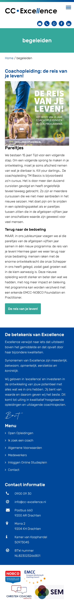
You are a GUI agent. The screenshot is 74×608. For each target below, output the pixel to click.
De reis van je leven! (23, 309)
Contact (13, 470)
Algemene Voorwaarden (25, 448)
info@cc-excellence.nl (30, 502)
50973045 (22, 542)
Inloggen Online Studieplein (27, 462)
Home (9, 58)
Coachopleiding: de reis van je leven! (36, 73)
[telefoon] (47, 23)
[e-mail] (39, 23)
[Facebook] (61, 23)
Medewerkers (17, 455)
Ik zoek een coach (20, 440)
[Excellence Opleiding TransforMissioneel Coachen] (31, 10)
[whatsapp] (54, 23)
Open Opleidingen (20, 433)
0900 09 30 (23, 493)
